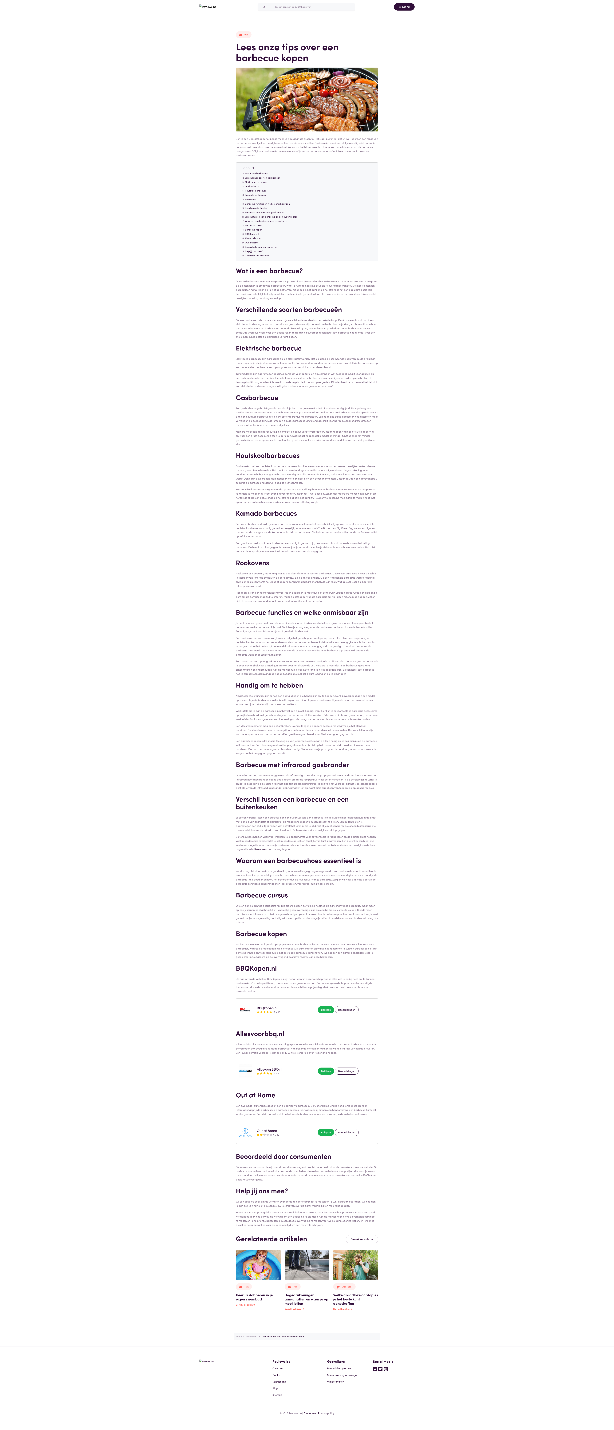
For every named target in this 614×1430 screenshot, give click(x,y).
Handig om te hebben (256, 208)
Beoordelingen (346, 1009)
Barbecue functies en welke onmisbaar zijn (267, 203)
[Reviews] (207, 7)
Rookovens (250, 199)
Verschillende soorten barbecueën (262, 177)
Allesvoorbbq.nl (253, 238)
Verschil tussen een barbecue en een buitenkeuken (271, 216)
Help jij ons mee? (254, 251)
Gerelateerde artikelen (257, 255)
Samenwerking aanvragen (342, 1375)
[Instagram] (386, 1368)
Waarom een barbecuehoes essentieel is (266, 221)
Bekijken (326, 1009)
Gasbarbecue (252, 186)
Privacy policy (326, 1413)
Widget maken (335, 1381)
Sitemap (277, 1394)
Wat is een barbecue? (256, 173)
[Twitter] (380, 1368)
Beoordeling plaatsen (339, 1368)
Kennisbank (252, 1336)
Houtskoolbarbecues (255, 190)
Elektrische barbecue (256, 182)
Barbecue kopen (253, 229)
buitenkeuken (259, 849)
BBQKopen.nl (252, 233)
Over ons (277, 1368)
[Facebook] (375, 1368)
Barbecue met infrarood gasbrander (264, 212)
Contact (277, 1375)
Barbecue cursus (253, 225)
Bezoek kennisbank (362, 1239)
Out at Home (252, 242)
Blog (275, 1388)
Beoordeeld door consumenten (261, 246)
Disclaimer (310, 1413)
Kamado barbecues (255, 194)
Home (239, 1336)
